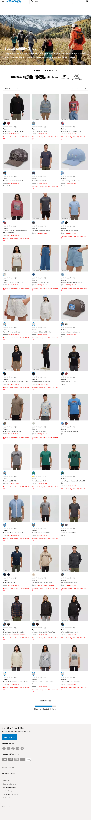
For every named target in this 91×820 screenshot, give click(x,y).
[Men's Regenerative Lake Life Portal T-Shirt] (74, 457)
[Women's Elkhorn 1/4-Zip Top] (45, 308)
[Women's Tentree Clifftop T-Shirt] (16, 258)
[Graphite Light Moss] (33, 222)
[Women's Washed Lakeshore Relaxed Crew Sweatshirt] (16, 206)
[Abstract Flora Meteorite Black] (37, 624)
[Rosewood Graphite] (8, 123)
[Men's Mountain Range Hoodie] (45, 558)
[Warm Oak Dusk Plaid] (8, 624)
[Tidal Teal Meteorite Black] (62, 473)
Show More (45, 701)
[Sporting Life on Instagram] (22, 748)
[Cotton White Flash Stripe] (4, 324)
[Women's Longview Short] (16, 308)
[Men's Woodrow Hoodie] (45, 107)
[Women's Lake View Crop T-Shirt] (74, 107)
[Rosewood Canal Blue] (4, 222)
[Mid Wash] (33, 274)
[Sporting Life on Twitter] (8, 748)
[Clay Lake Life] (4, 423)
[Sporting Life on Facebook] (4, 748)
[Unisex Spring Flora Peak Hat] (74, 157)
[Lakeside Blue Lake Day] (62, 222)
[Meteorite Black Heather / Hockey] (62, 574)
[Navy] (33, 173)
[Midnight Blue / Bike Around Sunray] (4, 574)
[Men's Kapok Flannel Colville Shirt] (16, 608)
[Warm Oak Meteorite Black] (4, 674)
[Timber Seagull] (62, 324)
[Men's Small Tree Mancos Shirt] (16, 508)
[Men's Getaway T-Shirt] (74, 357)
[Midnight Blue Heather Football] (66, 525)
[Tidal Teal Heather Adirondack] (33, 473)
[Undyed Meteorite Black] (4, 274)
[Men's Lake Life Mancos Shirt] (16, 407)
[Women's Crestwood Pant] (45, 258)
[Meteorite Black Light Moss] (4, 123)
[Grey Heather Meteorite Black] (4, 473)
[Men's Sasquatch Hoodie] (74, 558)
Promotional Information (10, 794)
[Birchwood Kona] (33, 574)
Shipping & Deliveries (9, 784)
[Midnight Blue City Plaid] (4, 624)
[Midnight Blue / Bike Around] (8, 574)
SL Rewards (6, 798)
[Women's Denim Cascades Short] (74, 258)
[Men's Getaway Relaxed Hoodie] (16, 107)
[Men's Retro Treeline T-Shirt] (45, 206)
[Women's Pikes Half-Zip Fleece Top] (45, 608)
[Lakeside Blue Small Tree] (4, 525)
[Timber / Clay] (4, 173)
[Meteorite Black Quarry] (62, 624)
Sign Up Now (9, 737)
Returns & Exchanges (9, 787)
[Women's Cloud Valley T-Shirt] (74, 657)
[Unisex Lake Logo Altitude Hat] (74, 308)
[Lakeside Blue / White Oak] (62, 173)
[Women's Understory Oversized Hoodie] (16, 657)
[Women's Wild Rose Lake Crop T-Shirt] (16, 357)
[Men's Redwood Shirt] (45, 407)
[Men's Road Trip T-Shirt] (16, 457)
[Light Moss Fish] (66, 324)
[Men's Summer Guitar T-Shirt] (45, 508)
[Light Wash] (62, 274)
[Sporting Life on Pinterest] (13, 748)
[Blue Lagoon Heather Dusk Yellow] (62, 423)
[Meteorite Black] (33, 373)
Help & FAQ (6, 781)
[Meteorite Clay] (4, 373)
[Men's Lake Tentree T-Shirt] (74, 206)
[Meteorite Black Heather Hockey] (62, 525)
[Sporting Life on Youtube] (17, 748)
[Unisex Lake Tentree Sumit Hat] (16, 157)
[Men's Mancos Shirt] (16, 558)
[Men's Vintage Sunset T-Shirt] (74, 407)
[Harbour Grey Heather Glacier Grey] (33, 674)
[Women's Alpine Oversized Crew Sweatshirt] (45, 657)
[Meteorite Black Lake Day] (66, 222)
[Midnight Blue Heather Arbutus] (66, 423)
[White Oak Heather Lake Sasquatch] (33, 423)
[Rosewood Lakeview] (62, 123)
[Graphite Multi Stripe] (33, 123)
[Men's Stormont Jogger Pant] (45, 357)
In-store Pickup (7, 791)
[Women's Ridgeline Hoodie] (74, 608)
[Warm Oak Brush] (62, 674)
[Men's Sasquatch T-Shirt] (45, 157)
